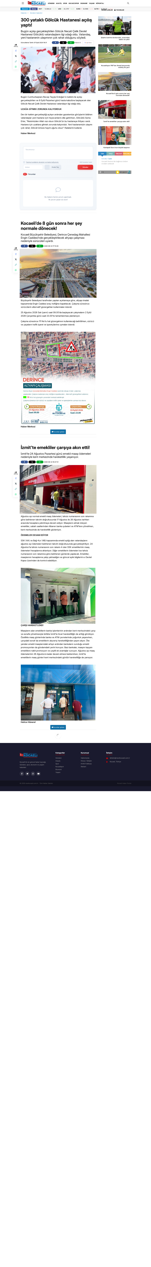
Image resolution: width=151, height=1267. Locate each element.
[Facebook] (22, 773)
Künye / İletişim (86, 761)
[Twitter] (27, 773)
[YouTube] (38, 773)
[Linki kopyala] (15, 61)
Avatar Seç (55, 167)
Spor (65, 3)
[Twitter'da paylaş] (15, 56)
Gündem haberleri (36, 13)
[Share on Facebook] (15, 50)
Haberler (24, 13)
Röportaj (100, 3)
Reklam (83, 766)
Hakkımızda (85, 758)
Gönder (85, 167)
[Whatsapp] (15, 66)
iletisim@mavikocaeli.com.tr (120, 758)
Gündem (51, 3)
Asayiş (59, 3)
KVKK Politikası (86, 764)
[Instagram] (33, 773)
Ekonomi (83, 3)
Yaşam (91, 3)
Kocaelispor (74, 3)
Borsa (34, 9)
